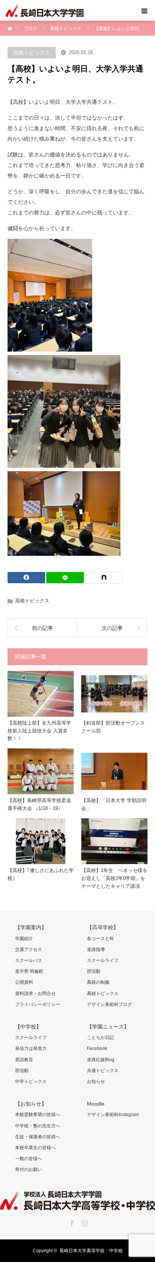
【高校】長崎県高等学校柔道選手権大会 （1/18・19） (39, 804)
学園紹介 (24, 938)
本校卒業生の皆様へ (35, 1147)
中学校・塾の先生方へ (37, 1126)
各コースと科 (100, 938)
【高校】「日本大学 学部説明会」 (113, 804)
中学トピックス (31, 1081)
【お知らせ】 (31, 1104)
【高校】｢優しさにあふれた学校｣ (41, 874)
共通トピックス (103, 1070)
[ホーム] (10, 23)
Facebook (97, 1048)
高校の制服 (98, 982)
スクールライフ (103, 960)
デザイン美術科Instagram (113, 1114)
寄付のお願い (28, 1169)
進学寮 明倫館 (29, 971)
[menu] (144, 10)
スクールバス (28, 960)
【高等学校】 (103, 927)
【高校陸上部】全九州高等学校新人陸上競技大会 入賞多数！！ (39, 731)
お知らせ (96, 1081)
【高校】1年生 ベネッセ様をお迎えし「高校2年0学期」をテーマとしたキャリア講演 (114, 878)
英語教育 (24, 1059)
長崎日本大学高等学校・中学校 (91, 1250)
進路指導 (96, 949)
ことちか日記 (100, 1037)
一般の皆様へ (28, 1158)
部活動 (93, 971)
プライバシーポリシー (37, 1004)
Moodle (96, 1104)
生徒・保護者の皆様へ (37, 1136)
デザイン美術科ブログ (109, 1004)
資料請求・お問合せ (35, 993)
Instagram (84, 1221)
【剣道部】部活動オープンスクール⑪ (113, 727)
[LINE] (65, 577)
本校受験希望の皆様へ (37, 1114)
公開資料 (24, 982)
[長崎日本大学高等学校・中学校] (77, 1205)
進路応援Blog (100, 1059)
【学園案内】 (31, 927)
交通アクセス (28, 949)
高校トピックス (31, 53)
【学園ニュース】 (108, 1027)
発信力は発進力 (31, 1048)
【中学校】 (28, 1027)
